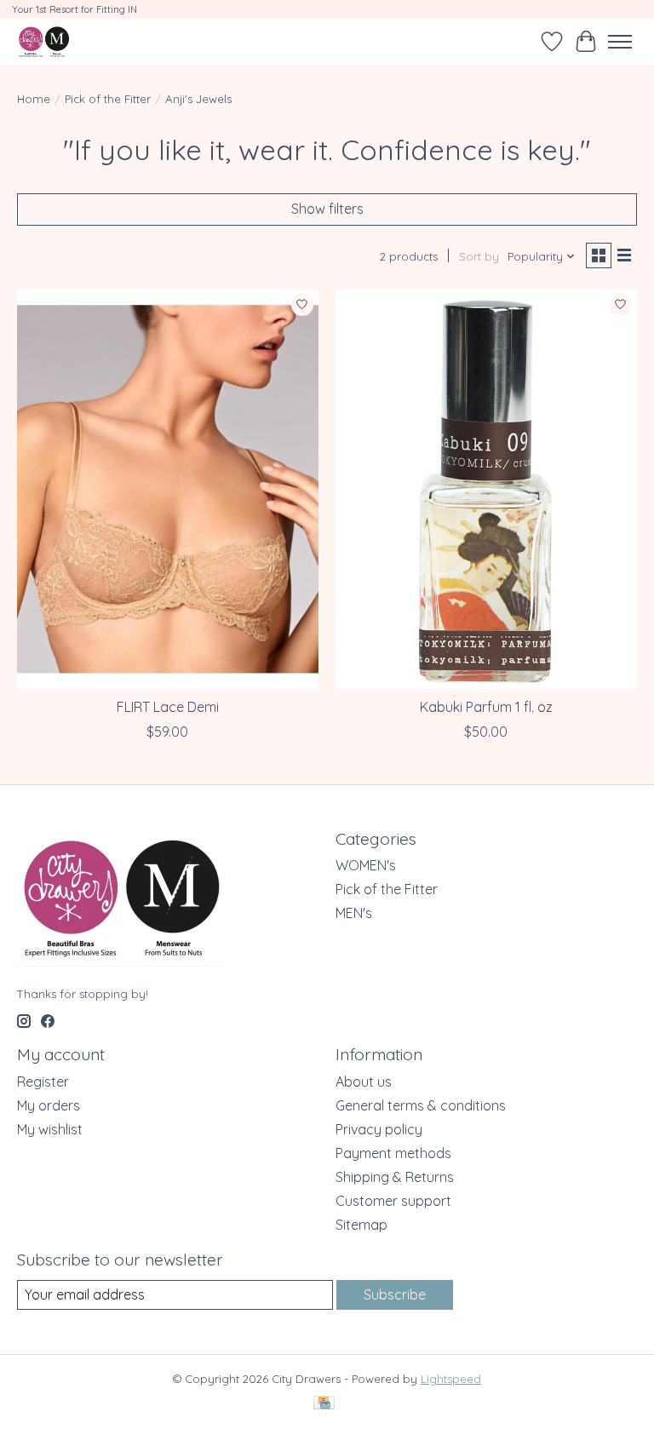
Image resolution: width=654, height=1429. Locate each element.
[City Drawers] (44, 41)
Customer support (393, 1200)
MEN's (354, 912)
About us (364, 1081)
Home (33, 99)
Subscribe (395, 1294)
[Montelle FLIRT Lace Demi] (167, 489)
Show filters (327, 208)
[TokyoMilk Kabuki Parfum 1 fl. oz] (486, 489)
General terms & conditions (421, 1105)
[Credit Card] (324, 1404)
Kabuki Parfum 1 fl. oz (486, 706)
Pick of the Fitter (108, 99)
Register (43, 1081)
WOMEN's (366, 865)
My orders (48, 1105)
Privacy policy (379, 1129)
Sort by (479, 256)
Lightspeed (451, 1379)
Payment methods (393, 1153)
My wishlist (50, 1129)
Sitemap (361, 1224)
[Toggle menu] (620, 42)
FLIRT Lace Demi (168, 706)
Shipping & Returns (395, 1176)
